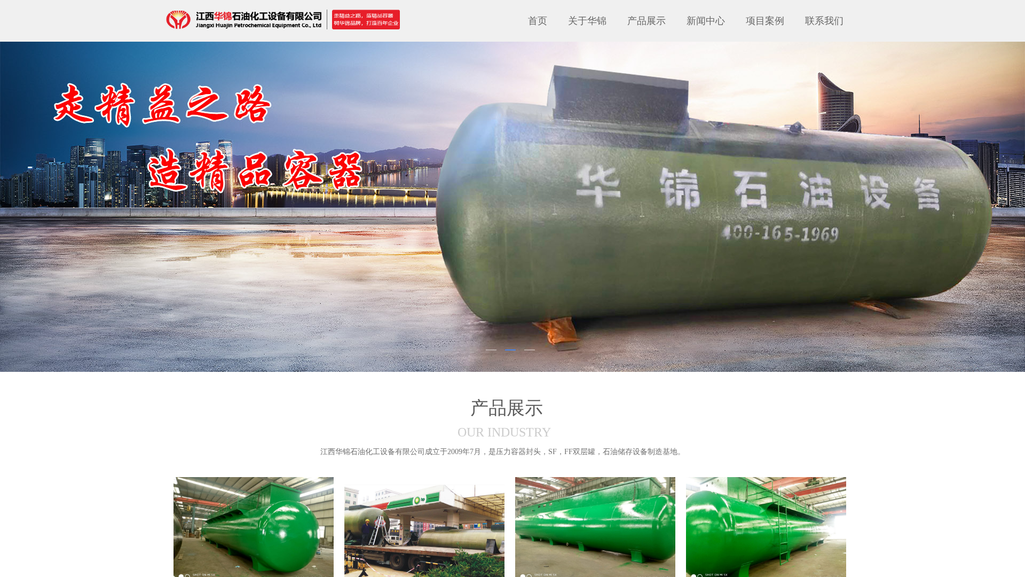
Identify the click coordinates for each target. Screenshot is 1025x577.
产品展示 (646, 20)
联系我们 (824, 20)
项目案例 (765, 20)
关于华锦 (587, 20)
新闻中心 (706, 20)
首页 (537, 20)
